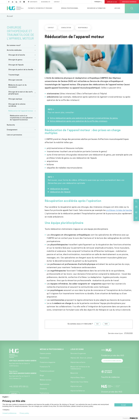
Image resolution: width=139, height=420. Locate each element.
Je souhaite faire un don (112, 361)
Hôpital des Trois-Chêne (79, 382)
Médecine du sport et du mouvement (17, 86)
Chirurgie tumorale (15, 80)
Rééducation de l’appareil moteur (20, 111)
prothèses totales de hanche (119, 210)
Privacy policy (24, 413)
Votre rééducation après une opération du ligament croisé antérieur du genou (84, 118)
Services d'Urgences (129, 2)
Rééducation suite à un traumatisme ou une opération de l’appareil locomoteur (21, 118)
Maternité (74, 373)
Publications (44, 393)
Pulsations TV (45, 367)
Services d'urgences (78, 353)
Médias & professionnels (52, 349)
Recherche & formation (96, 8)
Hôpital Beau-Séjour (78, 377)
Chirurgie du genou (15, 60)
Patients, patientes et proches (40, 8)
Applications (44, 384)
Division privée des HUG (111, 392)
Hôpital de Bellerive (78, 391)
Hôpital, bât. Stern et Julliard (81, 358)
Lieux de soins (77, 349)
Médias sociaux (45, 380)
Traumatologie (13, 75)
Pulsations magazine (47, 362)
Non (106, 324)
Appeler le (112, 2)
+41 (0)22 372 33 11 (18, 387)
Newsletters (44, 358)
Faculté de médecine (110, 377)
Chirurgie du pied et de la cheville (20, 70)
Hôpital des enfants (78, 362)
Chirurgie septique (15, 99)
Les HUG (117, 8)
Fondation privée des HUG (112, 356)
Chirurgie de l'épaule (16, 65)
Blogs (42, 375)
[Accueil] (15, 8)
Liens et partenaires (14, 135)
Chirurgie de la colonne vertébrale (16, 105)
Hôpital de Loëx (76, 386)
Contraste (33, 2)
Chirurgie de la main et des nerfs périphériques (20, 93)
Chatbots (43, 389)
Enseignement (12, 130)
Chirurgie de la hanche (16, 55)
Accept (123, 405)
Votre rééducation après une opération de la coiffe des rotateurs (78, 121)
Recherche (11, 125)
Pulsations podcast (47, 371)
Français (97, 1)
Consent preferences (9, 413)
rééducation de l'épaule (60, 192)
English (5, 397)
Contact (57, 2)
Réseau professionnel (69, 8)
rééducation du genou (59, 189)
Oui (97, 324)
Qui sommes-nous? (14, 45)
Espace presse (45, 353)
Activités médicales (14, 50)
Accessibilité (45, 2)
